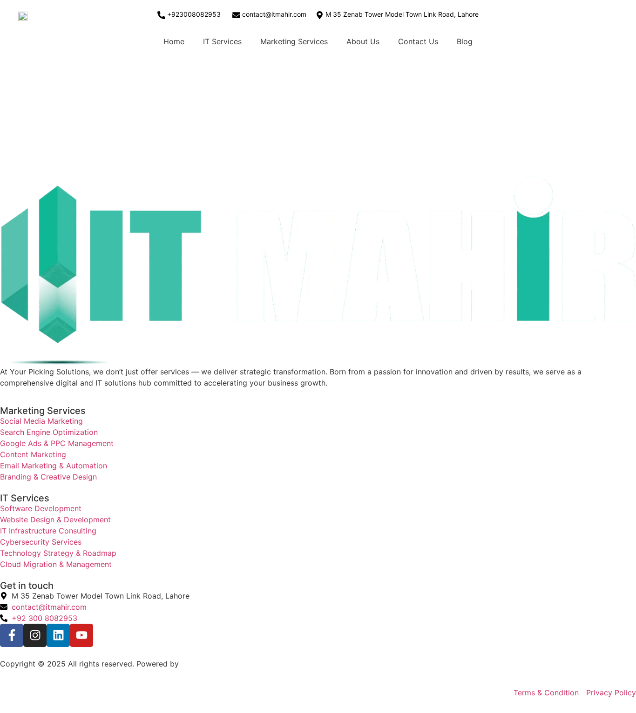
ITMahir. (195, 663)
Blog (465, 41)
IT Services (222, 41)
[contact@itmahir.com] (236, 15)
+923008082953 (194, 14)
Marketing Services (294, 41)
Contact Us (418, 41)
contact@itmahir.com (274, 14)
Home (173, 41)
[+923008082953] (161, 15)
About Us (362, 41)
